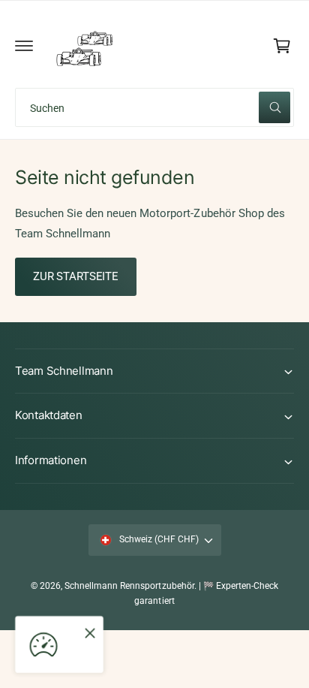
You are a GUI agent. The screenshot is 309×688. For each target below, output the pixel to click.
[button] (24, 45)
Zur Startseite (75, 276)
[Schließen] (90, 633)
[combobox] (154, 107)
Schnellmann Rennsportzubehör (129, 586)
